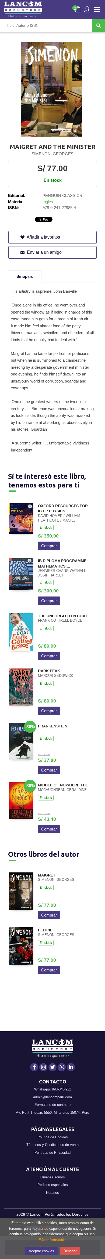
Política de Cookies (52, 1137)
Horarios (52, 1193)
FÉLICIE (45, 930)
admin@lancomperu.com (52, 1097)
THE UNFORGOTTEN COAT (63, 616)
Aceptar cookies (41, 1251)
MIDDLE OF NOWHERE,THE (63, 785)
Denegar (70, 1251)
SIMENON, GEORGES (53, 153)
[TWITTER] (52, 1067)
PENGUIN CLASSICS (62, 195)
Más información (52, 1240)
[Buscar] (98, 25)
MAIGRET (46, 875)
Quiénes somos (52, 1177)
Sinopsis (24, 276)
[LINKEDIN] (71, 1067)
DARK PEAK (49, 671)
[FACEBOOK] (34, 1067)
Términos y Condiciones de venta (52, 1145)
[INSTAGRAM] (43, 1067)
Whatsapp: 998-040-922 (52, 1089)
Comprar (49, 545)
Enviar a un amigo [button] (44, 252)
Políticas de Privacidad (52, 1153)
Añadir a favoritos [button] (43, 237)
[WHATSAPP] (62, 1067)
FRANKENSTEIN (52, 726)
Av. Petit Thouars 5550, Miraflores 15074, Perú (52, 1112)
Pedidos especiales (52, 1185)
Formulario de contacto (53, 1105)
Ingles (48, 201)
